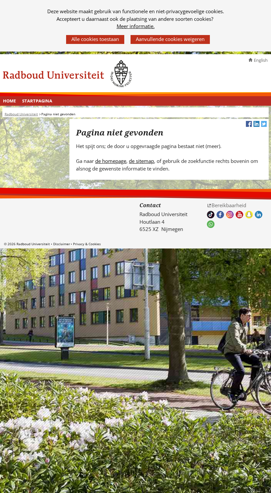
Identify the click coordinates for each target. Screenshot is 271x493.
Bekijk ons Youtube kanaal (239, 214)
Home (9, 101)
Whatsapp (210, 224)
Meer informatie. (136, 26)
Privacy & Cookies (87, 244)
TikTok (210, 214)
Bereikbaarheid (229, 205)
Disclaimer (61, 244)
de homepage (110, 161)
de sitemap (141, 161)
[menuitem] (9, 101)
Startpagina (37, 101)
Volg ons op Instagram (230, 214)
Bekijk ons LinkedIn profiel (258, 214)
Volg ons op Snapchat (249, 214)
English (261, 60)
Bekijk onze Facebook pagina (220, 214)
